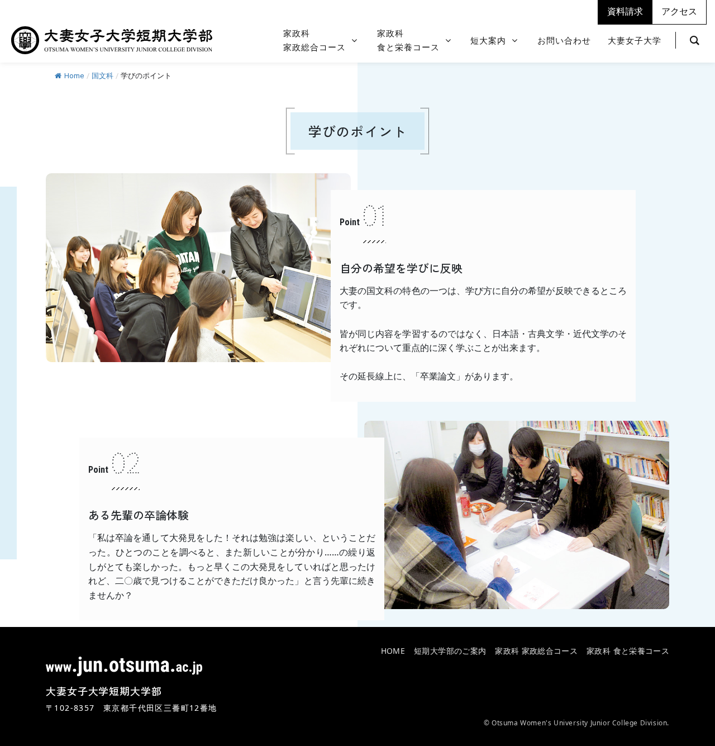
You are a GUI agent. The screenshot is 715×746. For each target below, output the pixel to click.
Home (74, 76)
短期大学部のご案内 (450, 650)
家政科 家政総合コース (536, 650)
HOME (393, 650)
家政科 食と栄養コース (628, 650)
